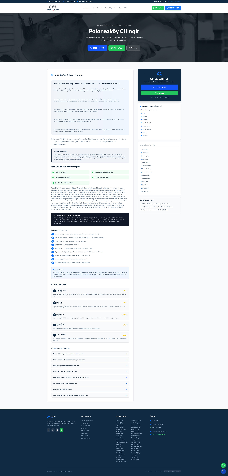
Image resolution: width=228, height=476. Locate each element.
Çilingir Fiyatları (146, 178)
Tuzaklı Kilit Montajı (147, 172)
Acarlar (145, 113)
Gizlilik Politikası (158, 471)
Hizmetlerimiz (97, 8)
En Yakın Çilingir (146, 175)
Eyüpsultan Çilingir (120, 440)
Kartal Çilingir (119, 446)
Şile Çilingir (134, 455)
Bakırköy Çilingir (120, 427)
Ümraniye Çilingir (120, 459)
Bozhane (145, 135)
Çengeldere (152, 210)
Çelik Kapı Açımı (146, 156)
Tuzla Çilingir (134, 457)
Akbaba (145, 116)
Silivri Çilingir (119, 453)
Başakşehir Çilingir (136, 427)
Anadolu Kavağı (147, 129)
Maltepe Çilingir (119, 448)
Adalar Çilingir (119, 420)
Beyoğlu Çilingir (119, 433)
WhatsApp (159, 8)
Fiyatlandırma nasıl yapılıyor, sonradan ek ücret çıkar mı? (71, 377)
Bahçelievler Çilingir (136, 425)
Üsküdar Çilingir (135, 459)
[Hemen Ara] (223, 471)
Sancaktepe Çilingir (120, 450)
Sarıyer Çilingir (135, 450)
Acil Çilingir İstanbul (87, 421)
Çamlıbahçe (144, 210)
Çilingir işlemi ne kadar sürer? (62, 389)
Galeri (119, 8)
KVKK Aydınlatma (149, 471)
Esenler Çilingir (119, 438)
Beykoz (119, 25)
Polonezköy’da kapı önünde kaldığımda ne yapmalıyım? (70, 395)
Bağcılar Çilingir (120, 425)
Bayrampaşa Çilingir (121, 429)
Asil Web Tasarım (176, 471)
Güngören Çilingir (135, 442)
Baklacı (144, 132)
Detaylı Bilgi (133, 48)
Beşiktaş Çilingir (135, 429)
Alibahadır (145, 119)
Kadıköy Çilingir (119, 444)
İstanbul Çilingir (110, 25)
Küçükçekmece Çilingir (136, 446)
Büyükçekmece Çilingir (136, 433)
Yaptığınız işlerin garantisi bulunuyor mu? (66, 365)
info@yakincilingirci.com (160, 1)
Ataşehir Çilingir (120, 423)
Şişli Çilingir (118, 457)
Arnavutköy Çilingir (136, 420)
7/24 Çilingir (145, 153)
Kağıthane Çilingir (135, 444)
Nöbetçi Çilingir (146, 191)
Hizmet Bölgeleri (109, 8)
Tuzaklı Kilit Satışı (146, 169)
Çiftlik (159, 210)
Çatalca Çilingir (119, 435)
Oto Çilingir (145, 159)
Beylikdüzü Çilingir (136, 431)
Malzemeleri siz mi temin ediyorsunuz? (65, 383)
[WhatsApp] (223, 465)
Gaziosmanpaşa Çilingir (122, 442)
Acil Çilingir (145, 149)
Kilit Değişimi (145, 188)
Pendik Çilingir (134, 448)
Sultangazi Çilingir (120, 455)
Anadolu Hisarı (146, 126)
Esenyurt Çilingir (135, 438)
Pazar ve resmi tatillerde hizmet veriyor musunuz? (69, 360)
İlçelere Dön (144, 110)
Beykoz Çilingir (119, 431)
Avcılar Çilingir (134, 423)
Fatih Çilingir (134, 440)
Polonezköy (127, 25)
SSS (125, 8)
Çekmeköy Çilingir (135, 435)
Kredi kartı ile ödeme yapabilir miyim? (65, 371)
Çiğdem (165, 210)
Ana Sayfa (87, 8)
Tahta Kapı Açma (146, 165)
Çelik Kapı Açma (146, 162)
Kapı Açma (145, 181)
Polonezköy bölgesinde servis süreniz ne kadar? (68, 354)
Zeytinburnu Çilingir (121, 461)
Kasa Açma (145, 185)
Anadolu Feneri (147, 123)
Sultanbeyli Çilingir (136, 453)
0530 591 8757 (98, 48)
